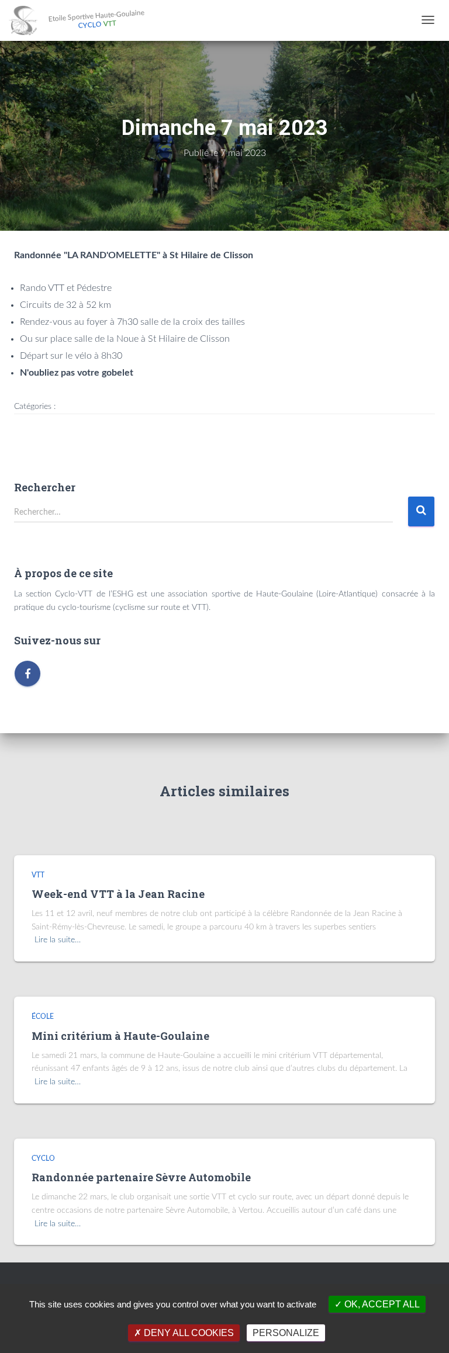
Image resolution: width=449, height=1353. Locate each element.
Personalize (286, 1333)
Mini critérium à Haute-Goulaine (120, 1036)
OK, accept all (381, 1304)
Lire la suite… (57, 940)
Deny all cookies (187, 1333)
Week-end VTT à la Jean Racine (118, 894)
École (43, 1016)
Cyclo (43, 1158)
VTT (38, 875)
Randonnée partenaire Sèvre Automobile (141, 1177)
